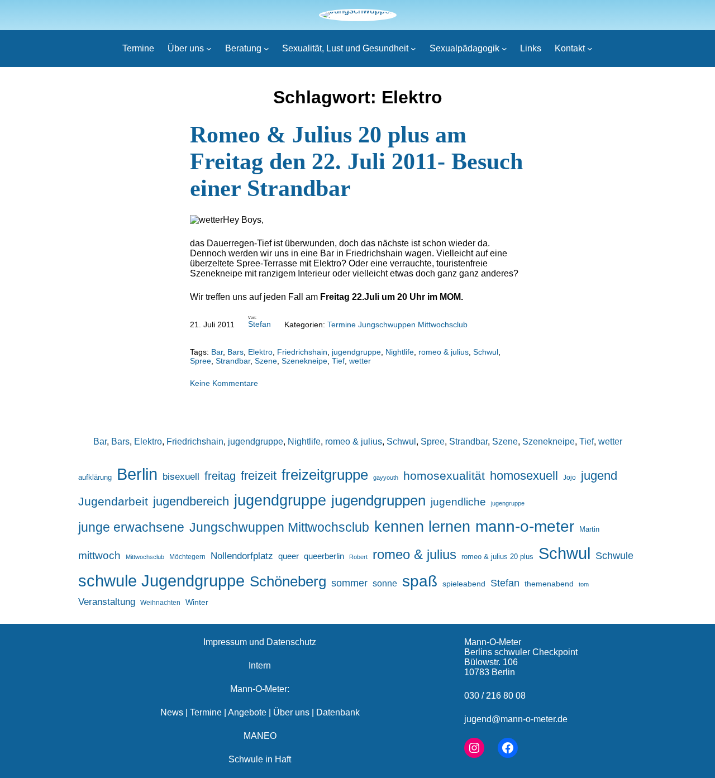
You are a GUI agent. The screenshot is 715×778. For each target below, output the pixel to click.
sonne (385, 583)
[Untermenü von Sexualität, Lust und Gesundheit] (413, 48)
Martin (589, 529)
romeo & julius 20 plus (497, 556)
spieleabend (463, 583)
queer (288, 556)
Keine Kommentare (224, 383)
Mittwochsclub (145, 556)
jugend (599, 476)
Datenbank (338, 712)
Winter (196, 602)
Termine (206, 712)
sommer (349, 583)
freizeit (259, 476)
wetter (360, 360)
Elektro (260, 351)
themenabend (549, 583)
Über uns (291, 712)
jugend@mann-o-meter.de (516, 719)
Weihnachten (160, 602)
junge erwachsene (131, 527)
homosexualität (444, 475)
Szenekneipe (304, 360)
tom (584, 584)
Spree (200, 360)
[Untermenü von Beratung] (266, 48)
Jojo (569, 477)
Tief (338, 360)
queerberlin (324, 556)
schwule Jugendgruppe (161, 581)
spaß (419, 581)
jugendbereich (191, 501)
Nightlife (399, 351)
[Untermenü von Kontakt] (590, 48)
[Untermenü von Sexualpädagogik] (504, 48)
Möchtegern (187, 557)
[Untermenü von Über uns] (209, 48)
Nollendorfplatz (242, 556)
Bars (235, 351)
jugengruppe (508, 503)
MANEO (260, 736)
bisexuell (181, 476)
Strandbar (233, 360)
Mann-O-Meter (492, 642)
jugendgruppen (378, 500)
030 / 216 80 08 (495, 695)
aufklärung (95, 477)
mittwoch (99, 555)
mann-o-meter (524, 526)
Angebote (247, 712)
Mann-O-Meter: (259, 689)
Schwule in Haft (259, 759)
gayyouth (385, 477)
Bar (217, 351)
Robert (358, 556)
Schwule (614, 555)
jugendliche (458, 502)
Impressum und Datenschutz (259, 642)
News (171, 712)
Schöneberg (288, 581)
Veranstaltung (106, 601)
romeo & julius (443, 351)
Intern (260, 665)
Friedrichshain (302, 351)
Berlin (137, 474)
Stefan (259, 323)
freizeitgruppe (325, 474)
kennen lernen (422, 526)
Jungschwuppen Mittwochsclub (279, 527)
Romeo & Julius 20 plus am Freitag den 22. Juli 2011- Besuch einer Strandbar (356, 161)
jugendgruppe (356, 351)
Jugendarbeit (113, 501)
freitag (220, 476)
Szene (266, 360)
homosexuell (524, 476)
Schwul (485, 351)
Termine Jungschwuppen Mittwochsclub (397, 324)
